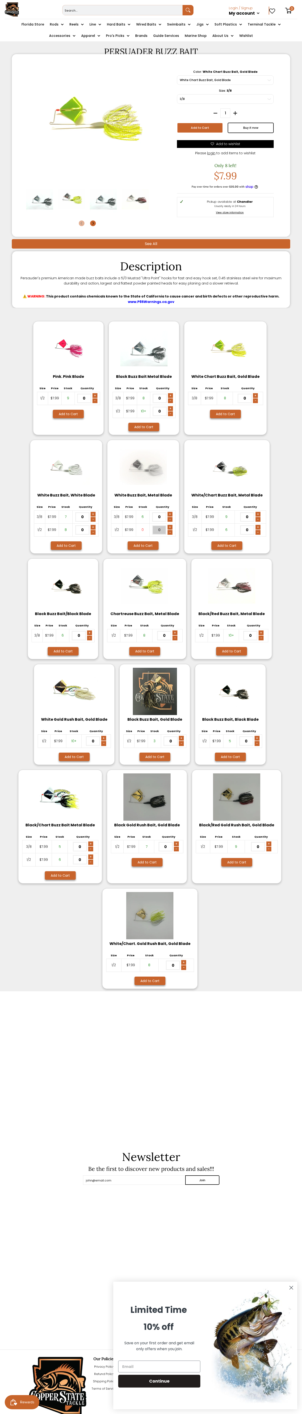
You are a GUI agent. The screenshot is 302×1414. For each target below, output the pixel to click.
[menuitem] (249, 18)
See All (151, 243)
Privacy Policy (104, 1367)
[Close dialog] (291, 1288)
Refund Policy (104, 1374)
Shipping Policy (104, 1381)
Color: (225, 72)
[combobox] (122, 10)
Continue (159, 1381)
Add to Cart (200, 128)
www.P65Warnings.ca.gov (151, 301)
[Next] (93, 223)
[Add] (235, 113)
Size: (225, 91)
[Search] (188, 10)
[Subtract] (215, 113)
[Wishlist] (272, 9)
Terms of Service (104, 1389)
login (211, 153)
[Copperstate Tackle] (12, 9)
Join (202, 1180)
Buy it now (250, 128)
